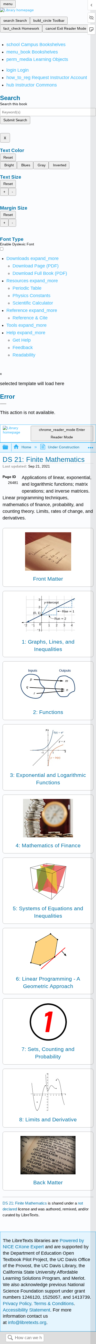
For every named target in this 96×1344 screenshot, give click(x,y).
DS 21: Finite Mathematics (25, 1203)
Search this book (13, 104)
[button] (23, 347)
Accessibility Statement (26, 1310)
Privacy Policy (17, 1303)
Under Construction (63, 447)
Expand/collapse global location (90, 446)
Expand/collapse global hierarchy (8, 447)
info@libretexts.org (26, 1322)
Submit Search (15, 120)
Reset (8, 157)
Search (10, 1338)
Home (26, 447)
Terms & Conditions (54, 1303)
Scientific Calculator (33, 303)
